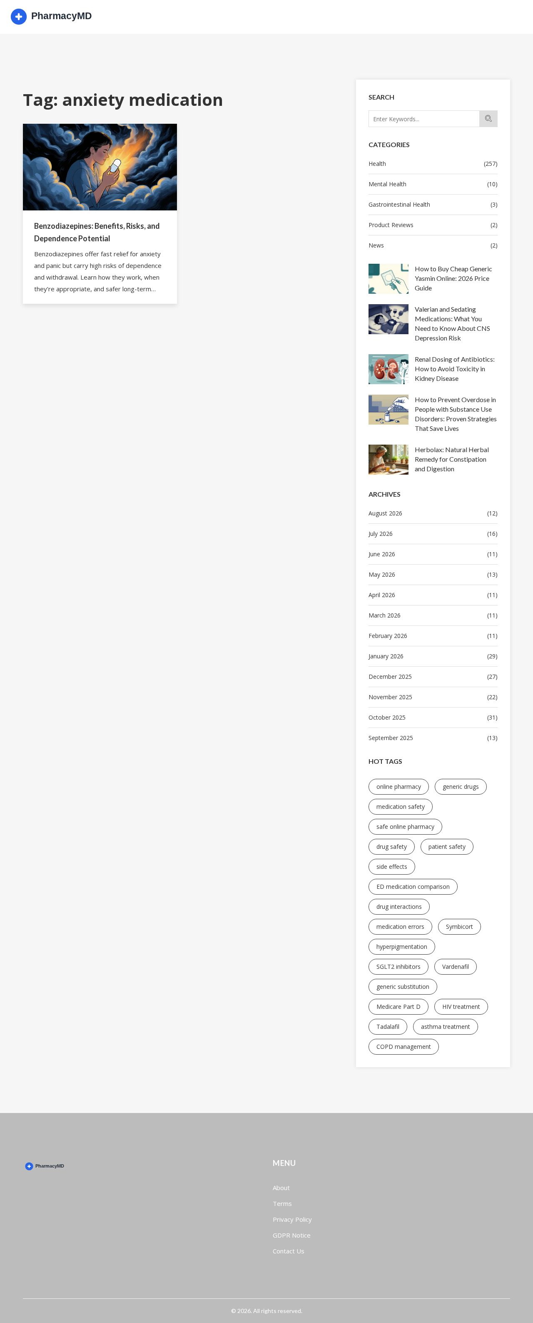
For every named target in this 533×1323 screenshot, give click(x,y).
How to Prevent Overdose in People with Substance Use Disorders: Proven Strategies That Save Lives (456, 413)
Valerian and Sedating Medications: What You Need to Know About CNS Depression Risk (452, 323)
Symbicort (459, 926)
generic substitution (402, 986)
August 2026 (433, 513)
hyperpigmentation (401, 946)
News (433, 245)
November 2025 (433, 697)
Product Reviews (433, 225)
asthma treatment (445, 1026)
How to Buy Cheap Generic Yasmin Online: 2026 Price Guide (453, 278)
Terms (282, 1203)
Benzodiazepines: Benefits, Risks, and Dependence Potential (97, 232)
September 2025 (433, 738)
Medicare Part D (398, 1006)
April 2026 (433, 595)
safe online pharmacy (405, 826)
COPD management (403, 1046)
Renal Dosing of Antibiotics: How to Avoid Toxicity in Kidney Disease (455, 368)
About (281, 1187)
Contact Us (288, 1251)
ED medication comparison (413, 886)
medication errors (400, 926)
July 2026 (433, 534)
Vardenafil (455, 966)
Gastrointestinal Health (433, 204)
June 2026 (433, 554)
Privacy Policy (292, 1219)
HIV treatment (461, 1006)
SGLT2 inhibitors (398, 966)
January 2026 (433, 656)
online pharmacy (398, 786)
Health (433, 164)
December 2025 (433, 676)
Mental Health (433, 184)
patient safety (447, 846)
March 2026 (433, 615)
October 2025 (433, 717)
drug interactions (399, 906)
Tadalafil (387, 1026)
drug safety (391, 846)
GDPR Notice (292, 1235)
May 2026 (433, 574)
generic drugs (461, 786)
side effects (391, 866)
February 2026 (433, 636)
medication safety (400, 806)
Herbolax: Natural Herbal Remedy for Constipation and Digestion (452, 459)
